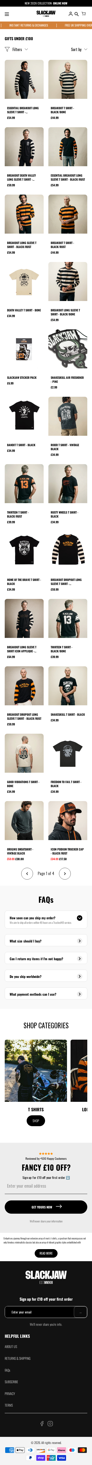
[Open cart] (83, 14)
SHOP (36, 1120)
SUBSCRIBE (11, 1381)
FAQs (7, 1370)
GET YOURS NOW (42, 1207)
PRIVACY (10, 1393)
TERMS (9, 1405)
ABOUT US (11, 1346)
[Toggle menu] (7, 14)
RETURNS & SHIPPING (17, 1358)
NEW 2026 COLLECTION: (39, 3)
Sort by (76, 49)
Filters (17, 49)
